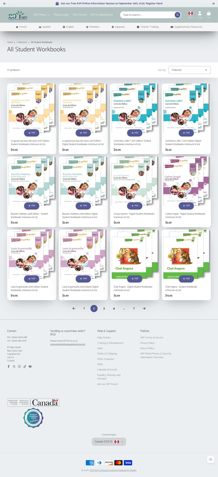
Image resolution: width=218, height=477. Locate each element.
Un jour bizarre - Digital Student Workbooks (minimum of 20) (134, 192)
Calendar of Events (107, 370)
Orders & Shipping (107, 354)
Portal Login (61, 14)
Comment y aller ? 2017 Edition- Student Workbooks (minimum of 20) (134, 119)
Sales (100, 348)
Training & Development (110, 343)
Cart (209, 15)
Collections (22, 42)
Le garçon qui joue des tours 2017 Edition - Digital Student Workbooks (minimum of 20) (83, 119)
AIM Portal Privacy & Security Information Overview (155, 355)
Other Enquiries (105, 359)
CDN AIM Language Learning (104, 470)
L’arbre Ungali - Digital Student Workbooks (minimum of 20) (186, 192)
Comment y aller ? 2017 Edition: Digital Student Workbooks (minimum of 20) (186, 119)
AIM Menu (39, 14)
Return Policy (147, 348)
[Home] (17, 15)
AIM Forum (80, 14)
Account (200, 15)
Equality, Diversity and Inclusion (108, 377)
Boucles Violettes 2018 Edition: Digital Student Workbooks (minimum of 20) (83, 192)
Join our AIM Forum (107, 384)
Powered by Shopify (127, 470)
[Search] (178, 15)
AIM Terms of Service (151, 338)
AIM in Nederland (101, 14)
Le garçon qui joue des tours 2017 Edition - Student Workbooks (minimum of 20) (31, 119)
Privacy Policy (147, 343)
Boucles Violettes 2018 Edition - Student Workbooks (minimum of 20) (31, 192)
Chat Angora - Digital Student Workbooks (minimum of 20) (134, 265)
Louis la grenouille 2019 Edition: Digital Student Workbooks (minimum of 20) (83, 265)
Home (10, 42)
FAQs (100, 364)
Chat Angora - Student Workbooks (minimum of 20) (186, 265)
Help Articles (104, 338)
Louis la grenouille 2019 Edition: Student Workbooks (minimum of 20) (31, 265)
